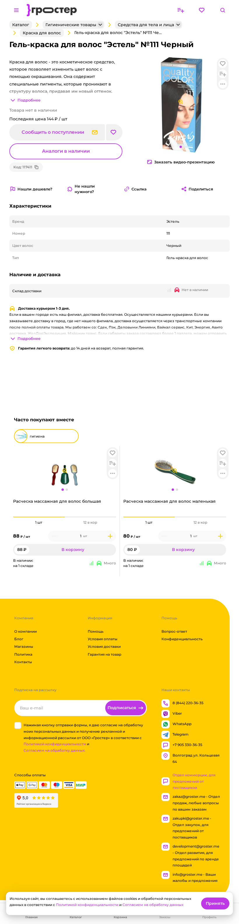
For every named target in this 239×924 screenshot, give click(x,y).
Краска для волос (42, 32)
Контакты (23, 662)
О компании (25, 631)
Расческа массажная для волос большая (57, 501)
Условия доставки (104, 647)
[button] (112, 453)
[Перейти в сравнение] (181, 10)
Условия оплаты (102, 639)
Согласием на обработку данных (152, 904)
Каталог (20, 24)
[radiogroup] (64, 522)
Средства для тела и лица (146, 25)
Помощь (95, 631)
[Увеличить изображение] (65, 471)
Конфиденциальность (182, 639)
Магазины (23, 647)
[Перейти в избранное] (202, 10)
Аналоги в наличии (66, 151)
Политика (23, 654)
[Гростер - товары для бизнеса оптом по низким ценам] (52, 10)
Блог (18, 639)
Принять (215, 903)
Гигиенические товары (70, 25)
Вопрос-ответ (174, 631)
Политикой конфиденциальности (55, 744)
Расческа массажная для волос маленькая (169, 501)
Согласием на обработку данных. (54, 750)
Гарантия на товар (104, 654)
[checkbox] (17, 725)
